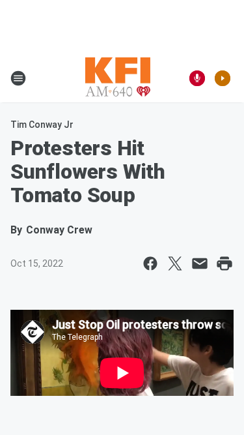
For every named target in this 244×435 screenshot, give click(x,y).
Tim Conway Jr (42, 124)
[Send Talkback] (197, 78)
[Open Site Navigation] (18, 78)
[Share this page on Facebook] (150, 263)
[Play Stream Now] (222, 78)
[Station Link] (117, 78)
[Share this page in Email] (200, 263)
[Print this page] (224, 263)
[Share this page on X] (175, 263)
